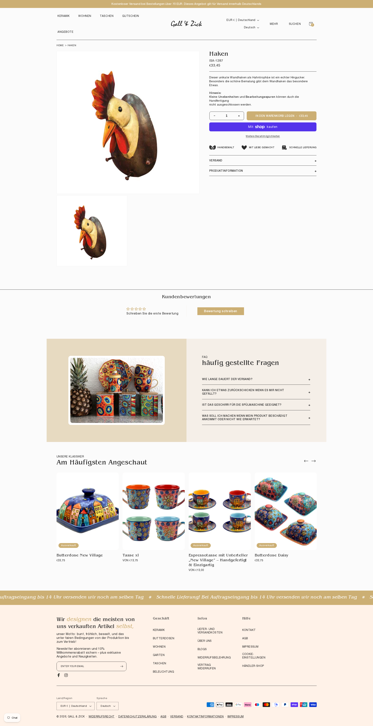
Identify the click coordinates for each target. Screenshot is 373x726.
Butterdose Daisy (272, 556)
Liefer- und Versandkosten (210, 630)
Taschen (159, 663)
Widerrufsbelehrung (214, 657)
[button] (64, 16)
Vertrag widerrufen (207, 666)
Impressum (250, 646)
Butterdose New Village (80, 556)
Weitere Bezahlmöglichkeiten (263, 136)
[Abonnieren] (122, 666)
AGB (245, 638)
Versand (176, 716)
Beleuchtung (163, 671)
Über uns (205, 640)
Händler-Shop (253, 665)
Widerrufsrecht (102, 716)
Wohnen (159, 646)
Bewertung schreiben (220, 311)
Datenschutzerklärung (137, 716)
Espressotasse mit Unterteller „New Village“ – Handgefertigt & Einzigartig (218, 560)
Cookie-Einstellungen (253, 655)
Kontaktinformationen (205, 716)
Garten (159, 655)
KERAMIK (159, 630)
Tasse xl (131, 556)
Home (60, 45)
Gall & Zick (76, 716)
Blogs (202, 649)
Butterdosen (163, 638)
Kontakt (249, 630)
